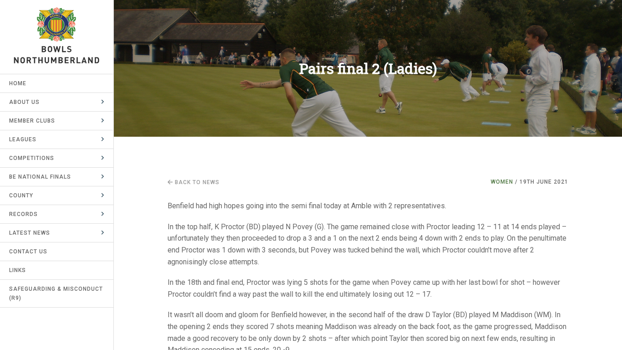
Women (502, 182)
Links (17, 270)
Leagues (22, 139)
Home (17, 83)
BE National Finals (40, 177)
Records (23, 214)
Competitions (31, 158)
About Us (24, 102)
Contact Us (28, 251)
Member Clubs (32, 121)
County (21, 195)
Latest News (29, 233)
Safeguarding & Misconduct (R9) (56, 293)
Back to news (196, 182)
